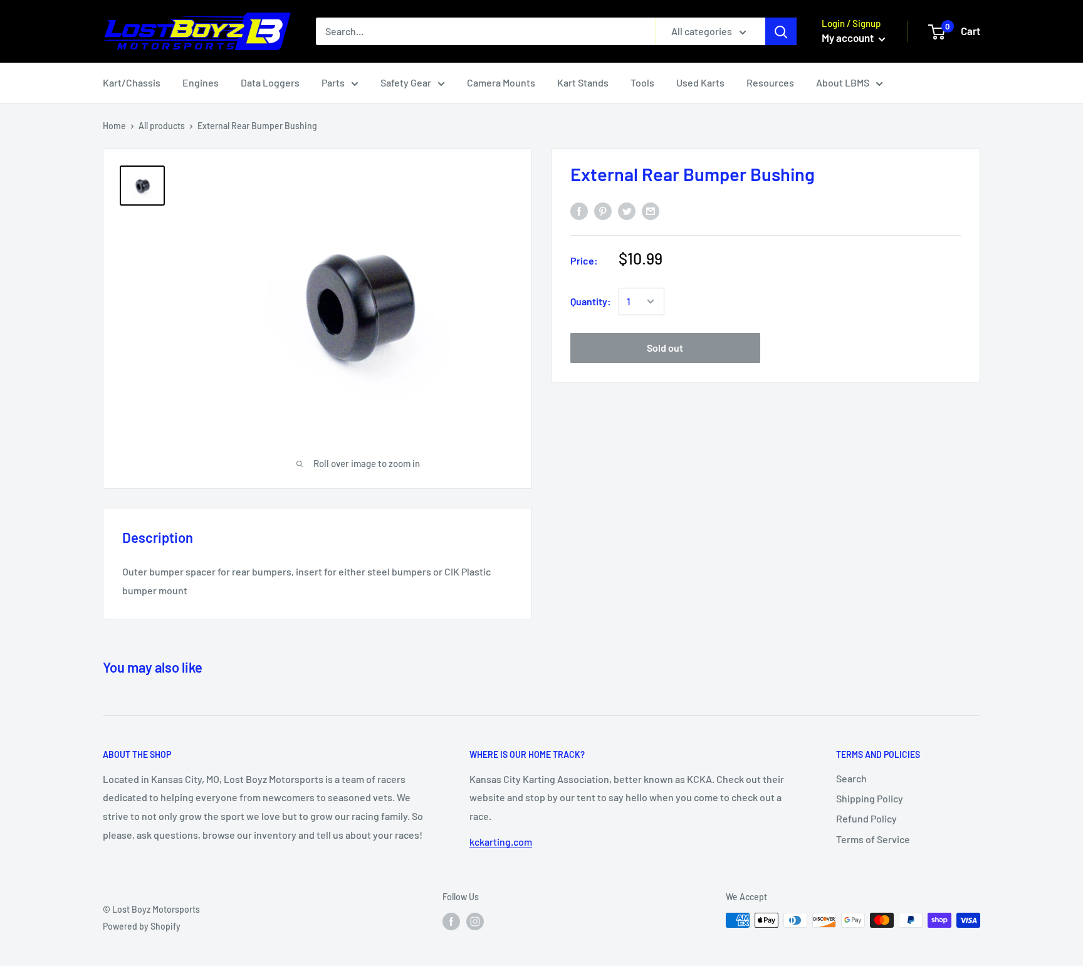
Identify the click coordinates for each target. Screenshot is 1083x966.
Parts (333, 82)
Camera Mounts (501, 82)
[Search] (781, 31)
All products (162, 125)
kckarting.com (500, 842)
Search (851, 778)
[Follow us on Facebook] (451, 921)
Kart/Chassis (131, 82)
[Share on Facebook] (579, 211)
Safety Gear (405, 82)
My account (849, 37)
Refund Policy (866, 818)
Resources (770, 82)
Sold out (665, 348)
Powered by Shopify (141, 926)
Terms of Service (873, 839)
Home (114, 125)
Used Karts (700, 82)
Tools (642, 82)
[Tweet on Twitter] (627, 211)
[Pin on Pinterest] (603, 211)
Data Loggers (270, 82)
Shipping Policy (869, 798)
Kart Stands (583, 82)
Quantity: (590, 301)
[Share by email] (650, 211)
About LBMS (842, 82)
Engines (200, 82)
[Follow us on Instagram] (475, 921)
